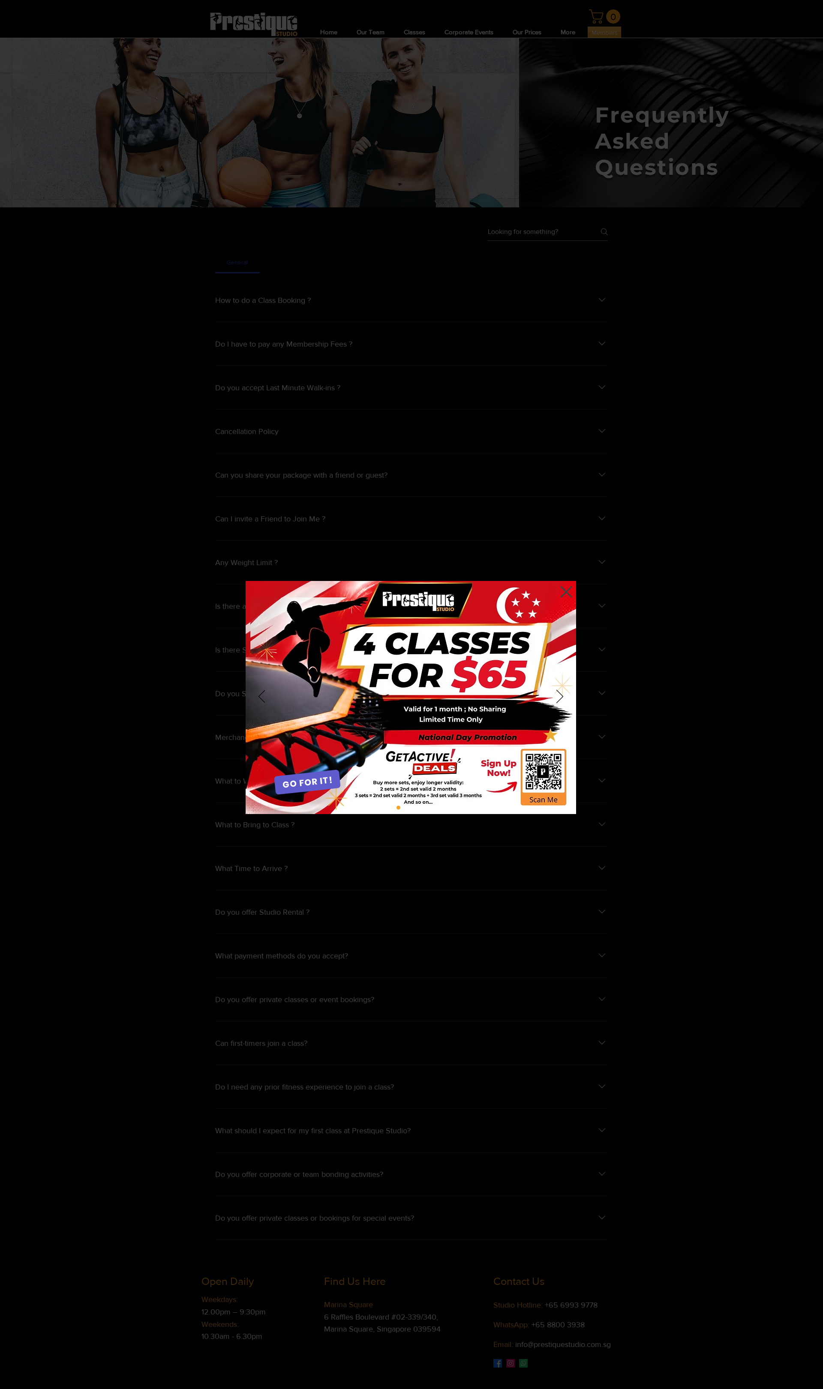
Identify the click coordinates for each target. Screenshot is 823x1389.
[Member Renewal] (423, 807)
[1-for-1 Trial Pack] (411, 807)
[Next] (559, 697)
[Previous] (261, 697)
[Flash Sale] (398, 807)
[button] (566, 592)
